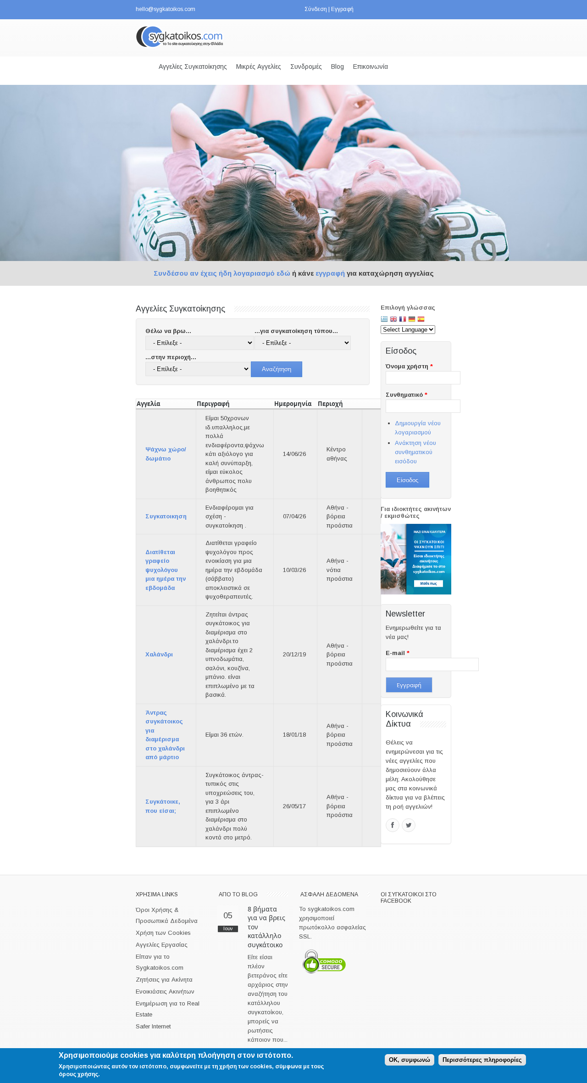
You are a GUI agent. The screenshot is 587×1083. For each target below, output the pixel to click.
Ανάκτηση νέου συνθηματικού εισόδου (415, 452)
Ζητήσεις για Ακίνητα (164, 979)
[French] (402, 320)
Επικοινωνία (370, 66)
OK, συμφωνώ (409, 1059)
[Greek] (384, 320)
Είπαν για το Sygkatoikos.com (159, 962)
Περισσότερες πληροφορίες (482, 1059)
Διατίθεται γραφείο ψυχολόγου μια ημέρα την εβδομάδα (165, 570)
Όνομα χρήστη (409, 366)
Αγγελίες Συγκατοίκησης (193, 66)
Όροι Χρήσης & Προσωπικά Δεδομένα (167, 915)
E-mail (398, 653)
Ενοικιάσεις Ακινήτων (165, 991)
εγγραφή (330, 273)
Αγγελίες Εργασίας (162, 944)
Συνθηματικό (406, 394)
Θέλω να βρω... (168, 331)
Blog (337, 66)
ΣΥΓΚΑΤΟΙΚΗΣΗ (166, 516)
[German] (411, 320)
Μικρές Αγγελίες (258, 66)
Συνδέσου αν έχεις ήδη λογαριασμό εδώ (222, 273)
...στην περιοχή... (170, 357)
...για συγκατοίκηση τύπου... (296, 331)
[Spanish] (421, 320)
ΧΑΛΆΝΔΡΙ (159, 654)
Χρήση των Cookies (163, 932)
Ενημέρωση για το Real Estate (167, 1009)
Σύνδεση (316, 9)
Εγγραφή (342, 9)
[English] (393, 320)
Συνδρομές (306, 66)
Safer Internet (153, 1026)
